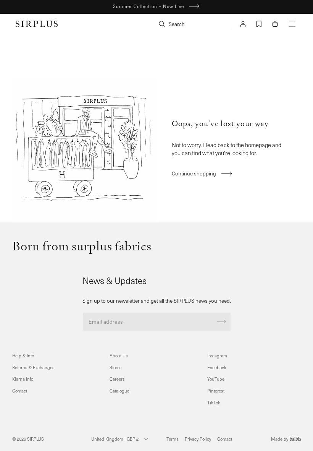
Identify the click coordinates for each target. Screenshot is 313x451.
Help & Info (23, 355)
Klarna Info (22, 379)
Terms (172, 439)
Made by (280, 439)
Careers (117, 379)
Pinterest (215, 391)
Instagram (217, 355)
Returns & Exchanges (33, 367)
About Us (119, 355)
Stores (116, 367)
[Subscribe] (221, 321)
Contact (19, 391)
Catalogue (119, 391)
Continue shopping (194, 173)
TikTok (213, 402)
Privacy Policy (198, 439)
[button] (275, 24)
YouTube (215, 379)
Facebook (216, 367)
